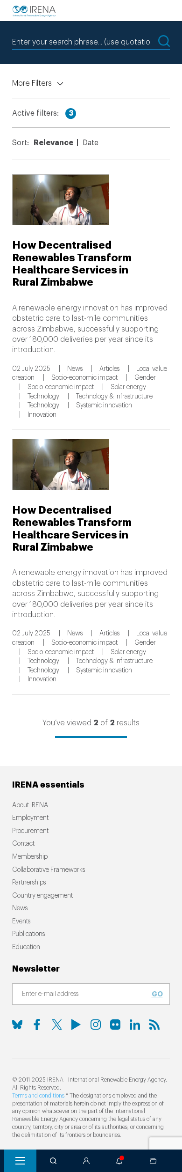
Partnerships (29, 882)
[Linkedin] (135, 1024)
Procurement (30, 831)
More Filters (32, 83)
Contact (23, 843)
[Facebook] (37, 1024)
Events (21, 921)
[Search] (53, 1161)
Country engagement (42, 895)
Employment (30, 818)
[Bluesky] (17, 1024)
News (20, 908)
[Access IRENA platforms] (86, 1161)
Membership (30, 857)
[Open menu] (20, 1161)
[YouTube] (76, 1024)
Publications (28, 934)
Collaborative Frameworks (48, 870)
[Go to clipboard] (153, 1161)
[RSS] (154, 1024)
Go (157, 994)
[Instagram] (96, 1024)
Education (26, 947)
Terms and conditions (38, 1095)
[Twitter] (56, 1024)
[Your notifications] (119, 1161)
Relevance (53, 143)
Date (90, 143)
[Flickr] (115, 1024)
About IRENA (30, 805)
